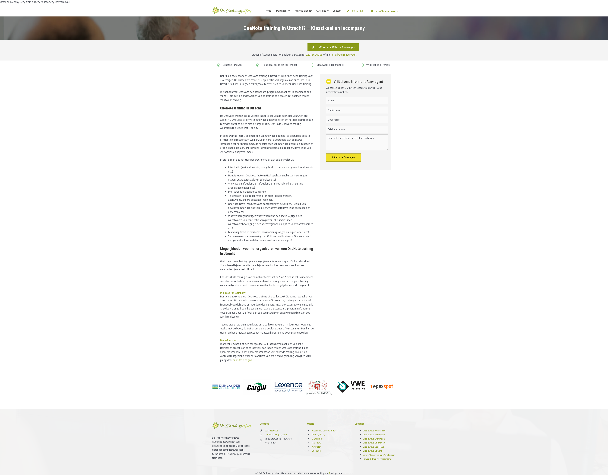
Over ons (321, 11)
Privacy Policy (318, 434)
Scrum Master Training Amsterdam (379, 454)
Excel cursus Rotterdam (374, 434)
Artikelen (316, 447)
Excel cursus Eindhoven (374, 442)
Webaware (347, 473)
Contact (337, 11)
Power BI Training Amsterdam (377, 458)
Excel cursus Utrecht (372, 450)
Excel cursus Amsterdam (374, 430)
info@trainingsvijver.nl (387, 11)
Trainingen (281, 11)
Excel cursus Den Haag (373, 446)
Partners (316, 442)
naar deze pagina (242, 360)
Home (268, 11)
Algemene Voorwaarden (324, 430)
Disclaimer (317, 438)
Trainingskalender (302, 11)
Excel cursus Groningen (374, 438)
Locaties (316, 451)
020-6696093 (358, 11)
